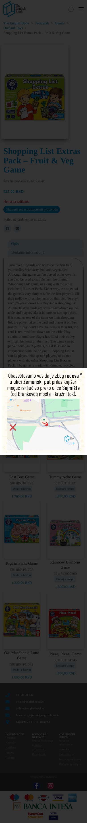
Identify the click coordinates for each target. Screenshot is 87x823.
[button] (81, 374)
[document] (43, 411)
